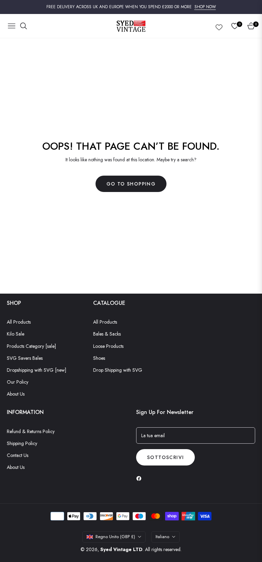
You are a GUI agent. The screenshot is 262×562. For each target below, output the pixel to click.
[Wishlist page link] (219, 26)
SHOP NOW (205, 7)
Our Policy (17, 382)
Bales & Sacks (107, 333)
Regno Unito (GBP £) (115, 536)
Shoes (99, 358)
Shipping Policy (22, 443)
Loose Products (108, 346)
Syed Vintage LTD (121, 549)
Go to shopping (131, 183)
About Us (16, 393)
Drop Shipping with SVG (117, 370)
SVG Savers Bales (25, 358)
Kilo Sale (15, 333)
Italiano (162, 536)
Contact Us (17, 455)
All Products (19, 322)
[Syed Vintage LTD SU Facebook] (140, 478)
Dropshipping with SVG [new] (36, 370)
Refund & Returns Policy (31, 431)
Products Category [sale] (31, 346)
